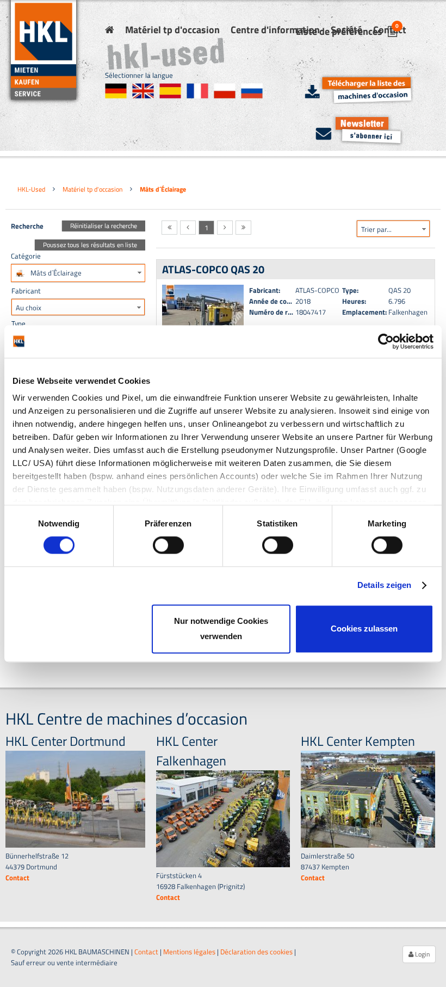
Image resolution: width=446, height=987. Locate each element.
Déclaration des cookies (256, 951)
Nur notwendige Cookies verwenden (221, 628)
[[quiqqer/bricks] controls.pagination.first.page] (169, 227)
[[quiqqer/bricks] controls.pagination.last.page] (243, 227)
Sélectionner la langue (139, 75)
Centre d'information (275, 29)
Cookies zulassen (364, 628)
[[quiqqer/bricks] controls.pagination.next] (225, 227)
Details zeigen (384, 585)
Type (18, 323)
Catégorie (26, 255)
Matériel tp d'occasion (172, 29)
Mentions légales (189, 951)
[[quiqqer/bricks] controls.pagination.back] (188, 227)
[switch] (168, 545)
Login (421, 954)
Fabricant (26, 290)
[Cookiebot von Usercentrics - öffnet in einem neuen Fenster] (385, 341)
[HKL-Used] (109, 29)
